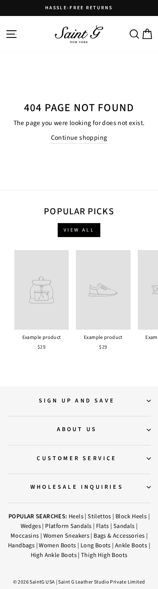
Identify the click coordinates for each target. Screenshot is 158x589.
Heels (76, 516)
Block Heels (131, 516)
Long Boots (95, 545)
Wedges (31, 526)
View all (79, 230)
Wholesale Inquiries (76, 487)
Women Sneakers (66, 535)
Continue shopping (79, 137)
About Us (77, 429)
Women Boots (57, 545)
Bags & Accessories (119, 535)
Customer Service (77, 458)
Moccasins (25, 535)
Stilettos (99, 516)
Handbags (21, 545)
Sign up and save (77, 401)
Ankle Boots (131, 545)
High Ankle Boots (54, 555)
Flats (102, 526)
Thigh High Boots (104, 555)
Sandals (124, 526)
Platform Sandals (68, 526)
